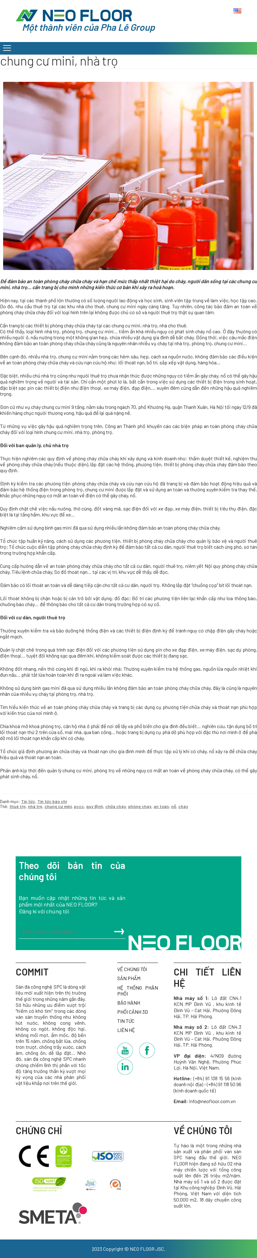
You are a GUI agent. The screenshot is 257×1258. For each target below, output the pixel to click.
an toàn (161, 806)
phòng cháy (139, 806)
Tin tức (28, 801)
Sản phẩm (128, 978)
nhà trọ (35, 806)
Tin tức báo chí (52, 801)
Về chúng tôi (132, 969)
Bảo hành (128, 1003)
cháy (183, 806)
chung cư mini (58, 806)
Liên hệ (126, 1030)
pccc (79, 806)
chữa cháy (115, 806)
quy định (94, 806)
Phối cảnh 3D (132, 1012)
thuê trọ (17, 806)
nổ (173, 806)
